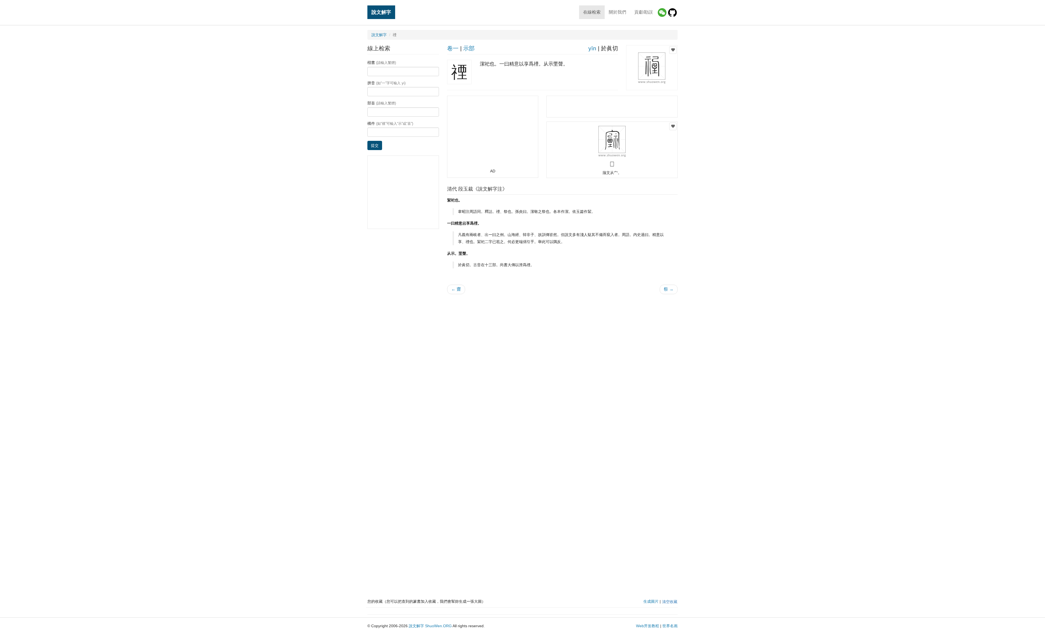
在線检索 (592, 12)
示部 (469, 48)
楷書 (381, 62)
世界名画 (670, 626)
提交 (375, 145)
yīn (592, 48)
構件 (390, 123)
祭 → (669, 289)
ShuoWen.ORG (438, 626)
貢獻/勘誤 (643, 12)
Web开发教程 (647, 626)
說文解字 (381, 12)
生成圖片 (651, 601)
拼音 (386, 83)
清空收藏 (669, 601)
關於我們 (617, 12)
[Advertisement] (492, 135)
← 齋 (456, 289)
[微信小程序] (662, 12)
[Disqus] (562, 368)
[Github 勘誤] (672, 12)
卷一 (453, 48)
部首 (381, 103)
